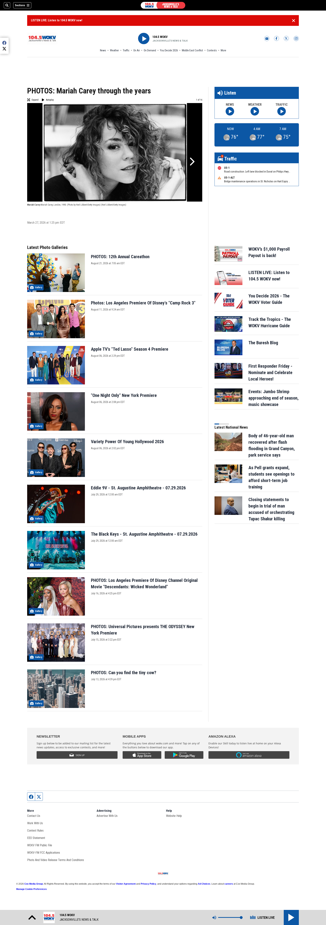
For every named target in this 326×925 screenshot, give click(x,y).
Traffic (126, 50)
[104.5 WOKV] (163, 5)
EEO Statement (36, 838)
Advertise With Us (107, 816)
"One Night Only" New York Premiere (124, 395)
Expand (35, 100)
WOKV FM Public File (39, 845)
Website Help (174, 816)
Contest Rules (35, 830)
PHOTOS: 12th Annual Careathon (120, 256)
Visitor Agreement (126, 884)
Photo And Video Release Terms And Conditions (55, 860)
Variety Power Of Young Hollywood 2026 (127, 441)
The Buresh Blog (263, 342)
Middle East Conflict (192, 50)
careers (229, 884)
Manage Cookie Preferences (31, 889)
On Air (136, 50)
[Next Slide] (192, 161)
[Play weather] (255, 111)
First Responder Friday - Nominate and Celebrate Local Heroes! (270, 373)
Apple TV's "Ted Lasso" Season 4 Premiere (129, 349)
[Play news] (230, 111)
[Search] (7, 5)
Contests (212, 50)
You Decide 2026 (169, 50)
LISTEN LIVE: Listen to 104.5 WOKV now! (56, 20)
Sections (20, 5)
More (223, 50)
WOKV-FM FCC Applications (43, 852)
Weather (114, 50)
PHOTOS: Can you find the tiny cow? (123, 672)
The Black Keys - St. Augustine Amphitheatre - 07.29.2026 (144, 534)
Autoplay (50, 100)
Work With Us (35, 823)
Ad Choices (204, 884)
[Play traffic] (281, 111)
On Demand (150, 50)
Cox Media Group (33, 884)
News (103, 50)
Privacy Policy (148, 884)
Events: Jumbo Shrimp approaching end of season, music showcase (273, 398)
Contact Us (33, 816)
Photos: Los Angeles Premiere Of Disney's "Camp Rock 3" (143, 303)
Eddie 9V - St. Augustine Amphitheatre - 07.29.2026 (138, 488)
